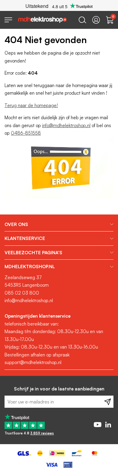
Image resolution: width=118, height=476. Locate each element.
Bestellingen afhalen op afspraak (37, 355)
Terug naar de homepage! (31, 105)
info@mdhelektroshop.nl (66, 125)
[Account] (96, 20)
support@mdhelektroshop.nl (33, 362)
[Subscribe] (107, 402)
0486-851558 (26, 133)
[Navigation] (8, 20)
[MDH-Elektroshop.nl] (42, 20)
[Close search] (82, 20)
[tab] (59, 224)
